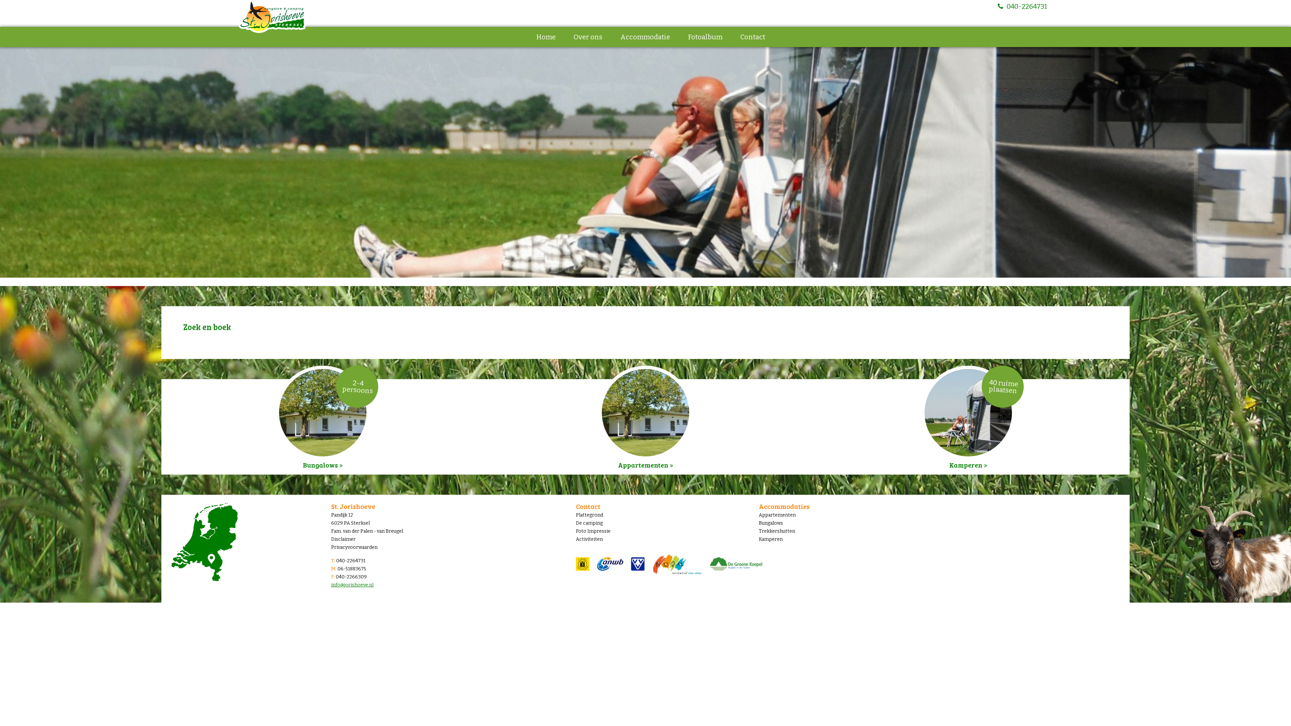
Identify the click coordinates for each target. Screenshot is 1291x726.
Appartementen (777, 515)
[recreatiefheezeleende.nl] (681, 563)
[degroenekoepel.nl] (739, 563)
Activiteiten (589, 539)
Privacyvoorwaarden (354, 547)
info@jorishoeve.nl (352, 585)
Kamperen (771, 539)
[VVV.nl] (641, 563)
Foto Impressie (593, 531)
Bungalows (771, 523)
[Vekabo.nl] (586, 563)
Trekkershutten (777, 531)
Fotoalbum (705, 37)
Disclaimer (343, 539)
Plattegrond (589, 515)
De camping (589, 523)
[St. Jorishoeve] (272, 16)
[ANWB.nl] (614, 563)
